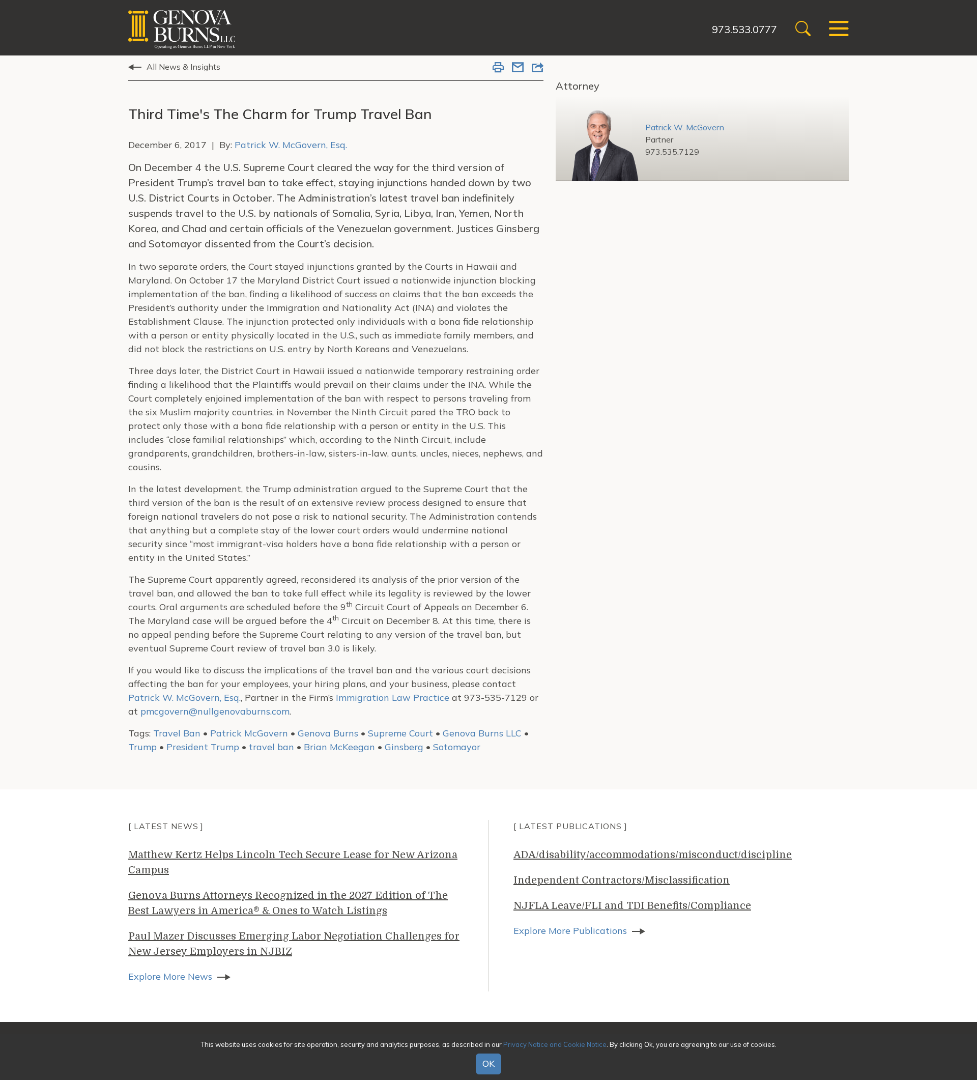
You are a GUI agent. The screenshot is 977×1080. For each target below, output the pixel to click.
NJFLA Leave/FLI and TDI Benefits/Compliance (632, 906)
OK (488, 1064)
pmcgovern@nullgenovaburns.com (215, 711)
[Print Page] (498, 68)
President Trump (202, 747)
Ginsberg (404, 747)
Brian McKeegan (339, 747)
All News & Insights (183, 67)
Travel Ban (176, 733)
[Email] (518, 68)
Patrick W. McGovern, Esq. (291, 145)
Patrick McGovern (249, 733)
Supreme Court (400, 733)
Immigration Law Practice (392, 697)
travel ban (271, 747)
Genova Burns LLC (482, 733)
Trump (142, 747)
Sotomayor (456, 747)
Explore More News (170, 976)
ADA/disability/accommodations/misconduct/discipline (652, 855)
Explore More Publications (570, 930)
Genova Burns (328, 733)
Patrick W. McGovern (684, 127)
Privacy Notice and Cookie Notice (555, 1044)
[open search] (803, 29)
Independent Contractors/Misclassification (621, 880)
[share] (537, 68)
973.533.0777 (744, 29)
